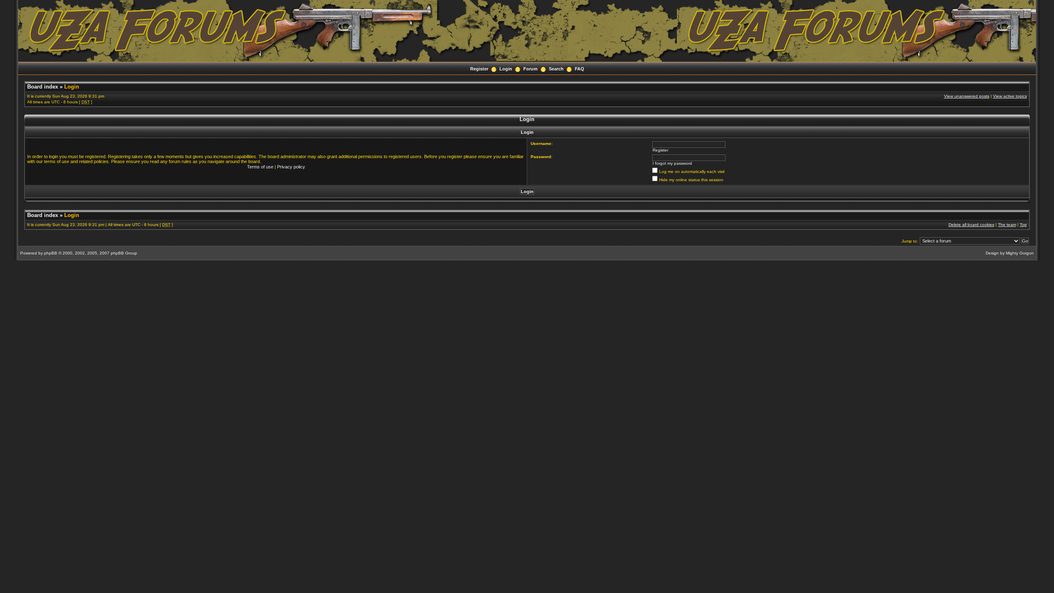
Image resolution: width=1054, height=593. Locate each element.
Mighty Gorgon (1020, 253)
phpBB (50, 253)
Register (479, 68)
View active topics (1010, 96)
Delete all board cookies (971, 224)
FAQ (579, 68)
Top (1023, 224)
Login (505, 68)
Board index (42, 87)
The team (1007, 224)
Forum (530, 68)
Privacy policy (291, 166)
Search (556, 68)
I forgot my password (672, 163)
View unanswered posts (966, 96)
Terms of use (260, 166)
